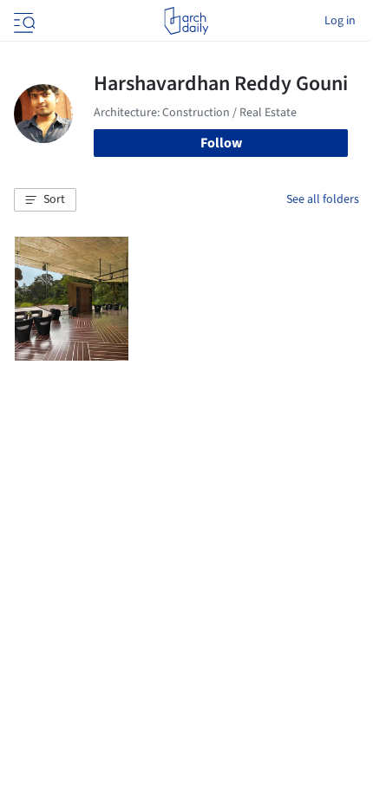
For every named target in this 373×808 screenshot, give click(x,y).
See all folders (322, 199)
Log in (340, 21)
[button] (45, 200)
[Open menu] (22, 21)
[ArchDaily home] (186, 21)
